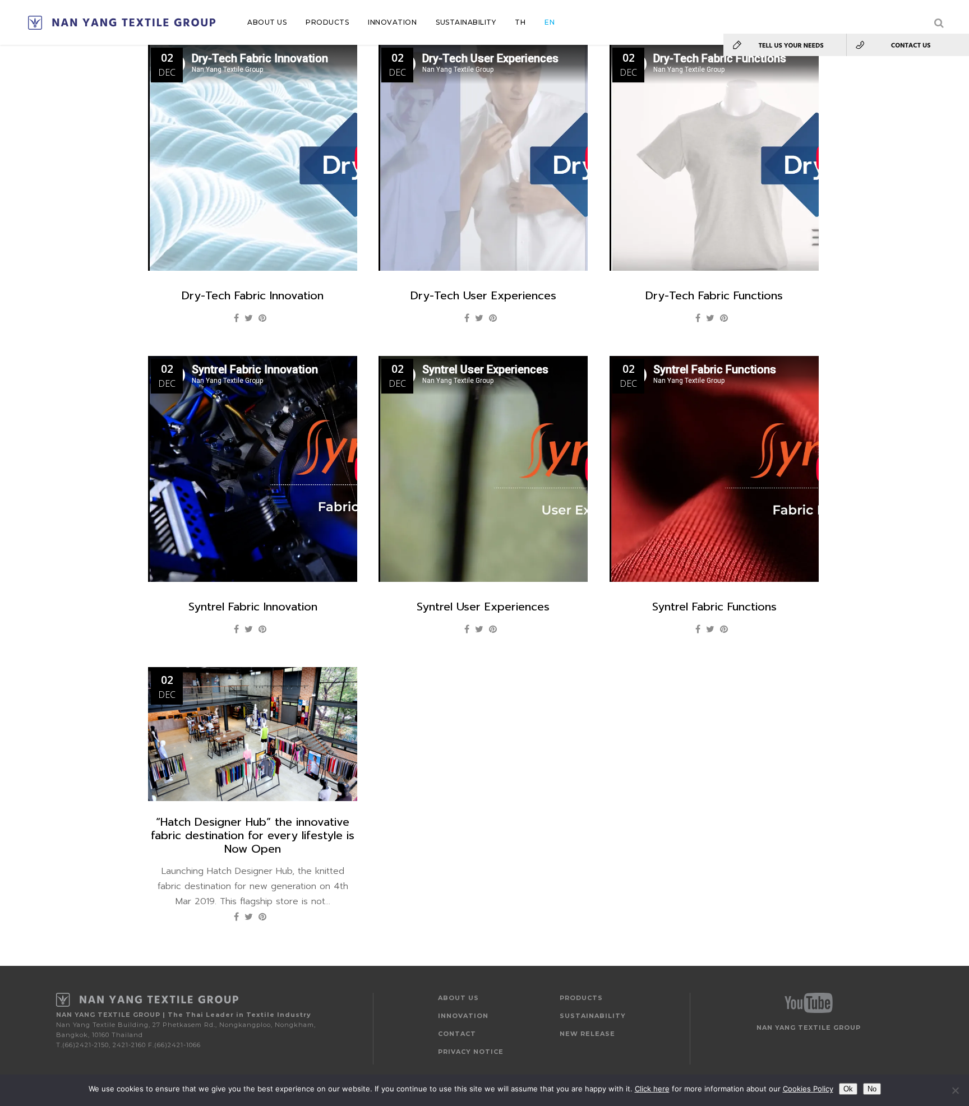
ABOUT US (458, 998)
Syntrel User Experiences (483, 606)
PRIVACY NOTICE (471, 1052)
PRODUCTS (581, 998)
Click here (652, 1088)
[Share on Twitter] (248, 318)
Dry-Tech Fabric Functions (714, 295)
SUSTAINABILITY (593, 1016)
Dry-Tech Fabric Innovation (253, 295)
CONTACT (457, 1034)
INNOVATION (463, 1016)
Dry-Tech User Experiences (483, 295)
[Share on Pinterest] (262, 318)
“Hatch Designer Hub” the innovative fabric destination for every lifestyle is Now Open (252, 835)
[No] (955, 1090)
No (872, 1089)
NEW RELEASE (587, 1034)
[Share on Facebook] (236, 318)
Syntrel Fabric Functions (714, 606)
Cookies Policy (808, 1088)
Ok (848, 1089)
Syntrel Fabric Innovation (252, 606)
